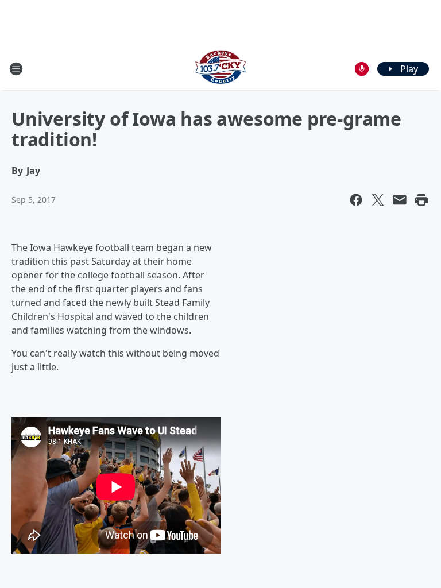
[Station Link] (220, 68)
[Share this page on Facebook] (356, 200)
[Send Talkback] (362, 69)
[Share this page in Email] (400, 200)
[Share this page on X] (378, 200)
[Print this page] (421, 200)
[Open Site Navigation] (16, 69)
